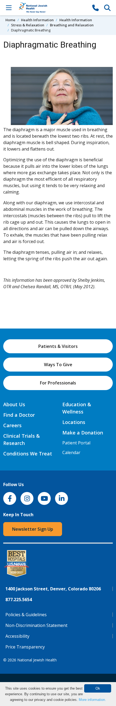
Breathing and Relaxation (72, 25)
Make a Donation (82, 432)
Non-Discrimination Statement (36, 625)
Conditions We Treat (27, 453)
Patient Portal (76, 443)
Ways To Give (58, 365)
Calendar (71, 452)
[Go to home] (52, 7)
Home (10, 19)
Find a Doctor (19, 415)
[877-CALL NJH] (95, 7)
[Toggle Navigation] (8, 7)
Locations (73, 422)
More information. (92, 700)
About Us (14, 404)
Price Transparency (25, 647)
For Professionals (58, 383)
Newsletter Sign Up (32, 529)
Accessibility (17, 636)
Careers (12, 425)
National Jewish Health (37, 659)
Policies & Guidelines (26, 615)
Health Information (37, 19)
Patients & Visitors (58, 346)
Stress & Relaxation (27, 25)
